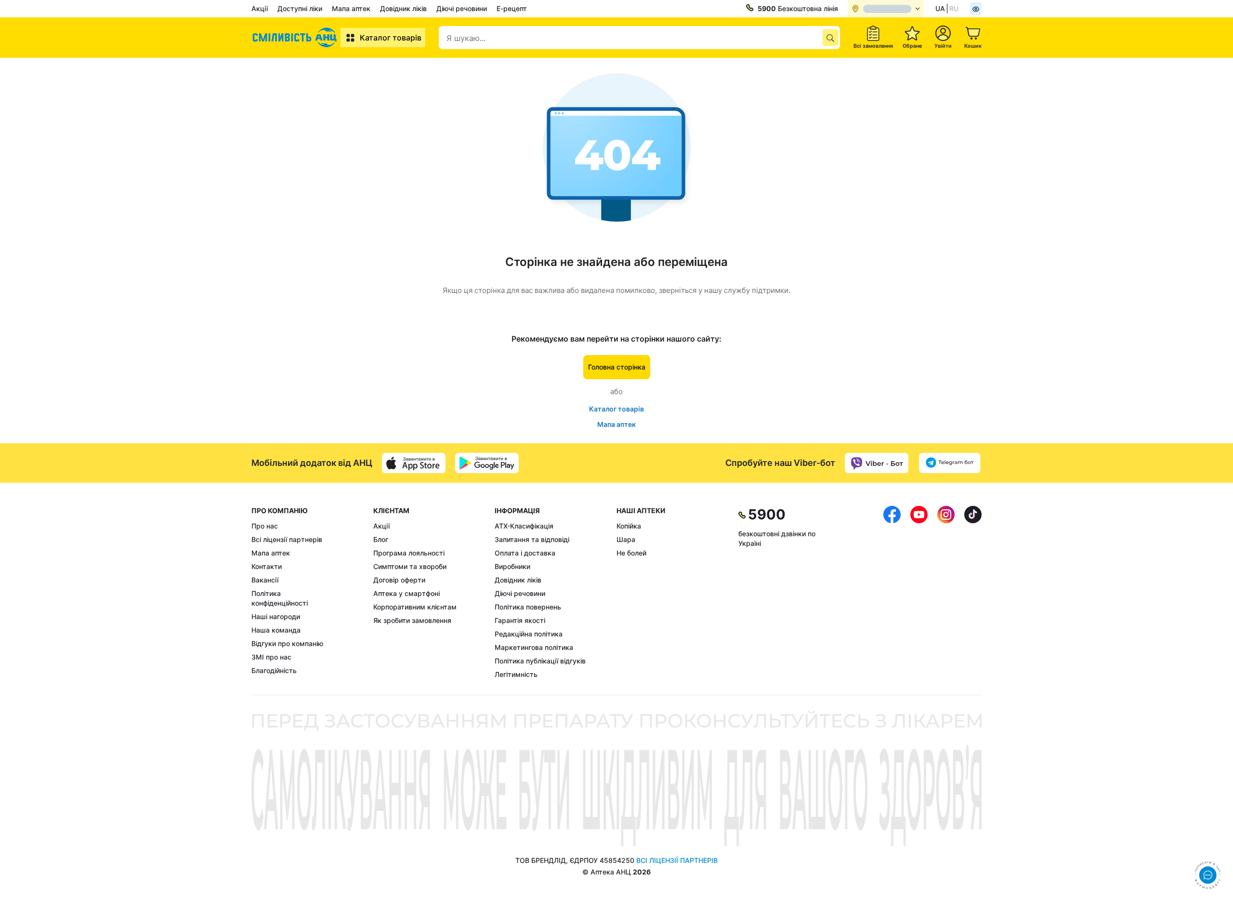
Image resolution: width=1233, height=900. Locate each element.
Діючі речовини (461, 8)
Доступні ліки (299, 8)
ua (940, 8)
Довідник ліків (403, 8)
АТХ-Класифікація (524, 526)
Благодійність (274, 670)
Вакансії (264, 580)
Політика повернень (528, 607)
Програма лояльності (409, 553)
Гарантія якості (520, 620)
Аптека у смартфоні (406, 593)
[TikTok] (973, 592)
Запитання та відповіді (532, 539)
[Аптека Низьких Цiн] (296, 37)
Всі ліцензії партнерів (286, 539)
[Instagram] (946, 592)
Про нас (264, 526)
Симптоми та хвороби (409, 566)
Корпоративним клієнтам (415, 607)
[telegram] (950, 463)
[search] (830, 37)
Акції (259, 8)
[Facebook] (892, 592)
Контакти (266, 566)
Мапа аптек (351, 8)
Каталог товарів (390, 37)
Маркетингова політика (534, 647)
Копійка (628, 526)
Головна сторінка (616, 367)
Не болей (631, 553)
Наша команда (276, 630)
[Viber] (876, 463)
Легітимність (516, 674)
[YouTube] (919, 592)
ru (953, 8)
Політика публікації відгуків (540, 661)
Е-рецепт (512, 8)
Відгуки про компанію (287, 643)
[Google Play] (487, 463)
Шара (625, 539)
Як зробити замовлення (412, 620)
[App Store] (414, 463)
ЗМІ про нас (271, 657)
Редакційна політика (529, 634)
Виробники (512, 566)
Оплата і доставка (525, 553)
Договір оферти (399, 580)
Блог (380, 539)
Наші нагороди (275, 616)
